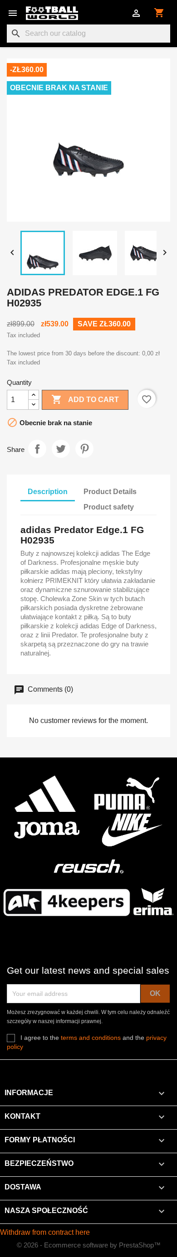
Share (37, 449)
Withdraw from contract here (45, 1232)
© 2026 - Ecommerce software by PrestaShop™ (89, 1245)
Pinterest (84, 449)
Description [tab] (48, 491)
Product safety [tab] (109, 507)
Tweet (61, 449)
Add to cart (85, 399)
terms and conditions (91, 1037)
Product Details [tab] (110, 491)
